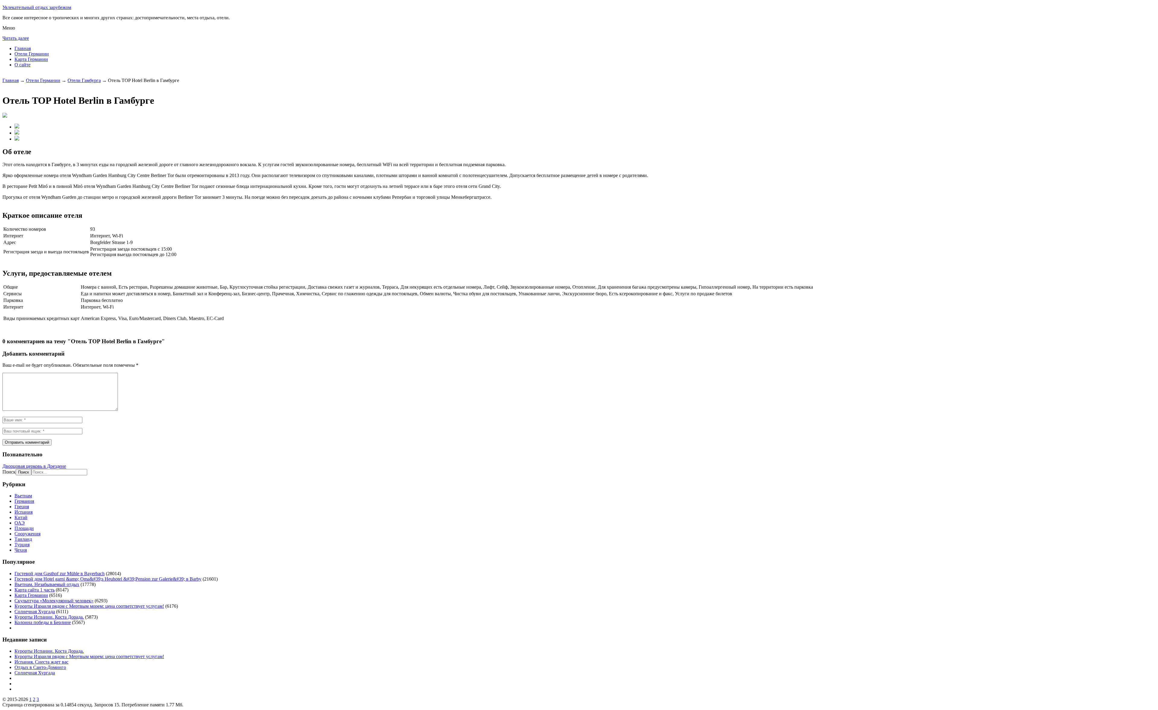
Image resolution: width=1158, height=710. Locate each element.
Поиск (9, 471)
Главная (22, 48)
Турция (22, 544)
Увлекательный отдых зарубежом (36, 7)
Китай (20, 517)
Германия (24, 501)
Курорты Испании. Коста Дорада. (49, 617)
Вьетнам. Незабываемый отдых (46, 584)
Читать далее (15, 38)
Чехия (20, 550)
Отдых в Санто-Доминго (40, 667)
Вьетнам (23, 495)
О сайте (22, 64)
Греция (21, 506)
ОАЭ (19, 522)
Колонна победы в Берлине (42, 622)
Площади (24, 528)
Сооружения (27, 533)
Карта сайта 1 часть (34, 589)
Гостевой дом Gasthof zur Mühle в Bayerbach (59, 573)
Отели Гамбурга (84, 80)
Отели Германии (31, 53)
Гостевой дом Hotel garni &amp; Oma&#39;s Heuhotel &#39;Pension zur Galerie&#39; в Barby (107, 579)
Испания (23, 512)
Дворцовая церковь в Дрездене (34, 466)
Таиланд (23, 539)
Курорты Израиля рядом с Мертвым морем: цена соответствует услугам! (89, 606)
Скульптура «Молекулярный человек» (53, 600)
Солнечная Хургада (34, 611)
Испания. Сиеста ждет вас (41, 661)
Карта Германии (31, 59)
